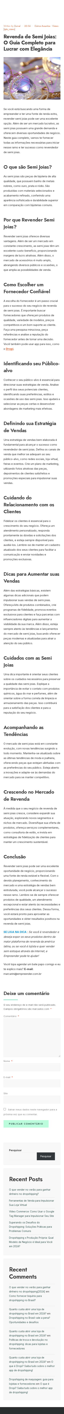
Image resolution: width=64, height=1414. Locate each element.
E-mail (8, 1077)
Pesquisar (15, 1150)
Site (6, 1093)
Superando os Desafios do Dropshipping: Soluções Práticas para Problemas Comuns (30, 1227)
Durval (17, 26)
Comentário (11, 1016)
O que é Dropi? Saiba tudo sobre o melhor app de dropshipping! (32, 1366)
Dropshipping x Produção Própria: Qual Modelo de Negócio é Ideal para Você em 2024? (31, 1242)
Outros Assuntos (42, 26)
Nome (8, 1061)
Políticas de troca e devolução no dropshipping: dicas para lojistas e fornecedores (28, 1344)
